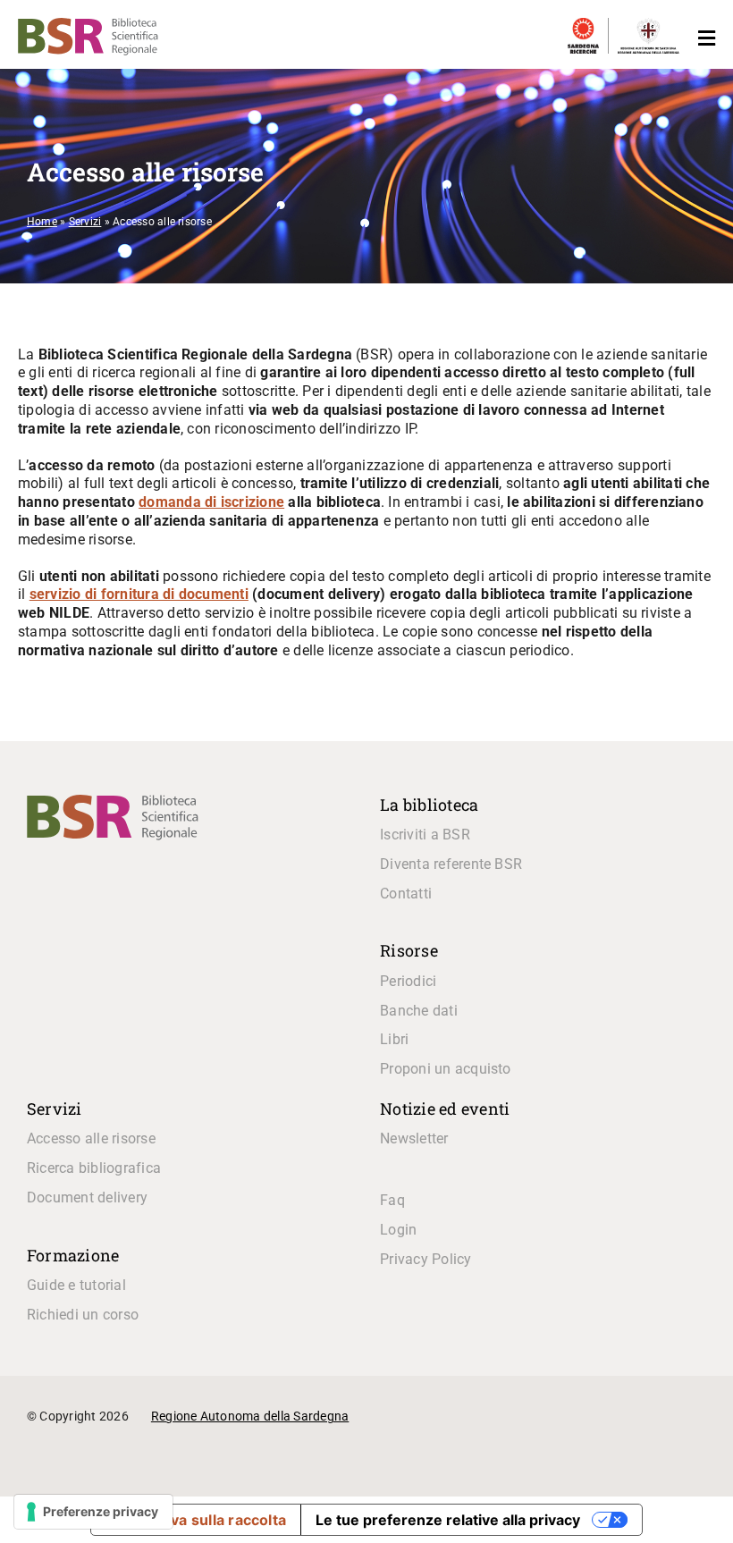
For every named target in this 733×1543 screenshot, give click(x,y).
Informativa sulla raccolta (195, 1520)
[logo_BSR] (112, 801)
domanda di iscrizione (211, 501)
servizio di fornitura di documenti (139, 594)
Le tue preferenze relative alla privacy (448, 1520)
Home (42, 221)
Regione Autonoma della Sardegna (250, 1416)
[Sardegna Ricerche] (583, 26)
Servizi (85, 221)
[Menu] (702, 39)
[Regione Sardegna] (648, 26)
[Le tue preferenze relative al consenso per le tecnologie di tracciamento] (93, 1512)
